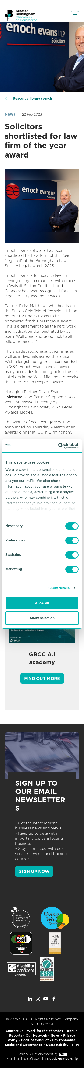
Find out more (42, 678)
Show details (59, 588)
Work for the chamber (45, 1031)
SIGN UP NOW (34, 871)
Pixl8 (63, 1054)
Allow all (42, 603)
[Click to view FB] (54, 999)
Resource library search (32, 98)
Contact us (14, 1031)
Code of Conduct (35, 1040)
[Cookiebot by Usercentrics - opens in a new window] (59, 446)
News (10, 114)
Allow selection (42, 618)
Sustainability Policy (62, 1045)
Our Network (36, 1035)
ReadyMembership (62, 1059)
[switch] (72, 540)
